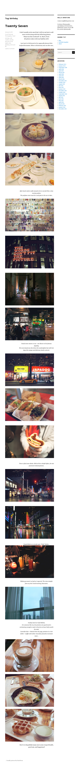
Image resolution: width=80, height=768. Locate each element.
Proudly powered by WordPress (15, 760)
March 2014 (62, 79)
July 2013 (61, 85)
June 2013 (61, 87)
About (60, 44)
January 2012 (62, 107)
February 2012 (62, 105)
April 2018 (61, 69)
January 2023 (62, 66)
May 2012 (61, 100)
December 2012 (63, 90)
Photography (8, 36)
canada (11, 39)
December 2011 (62, 109)
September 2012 (63, 94)
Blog (60, 40)
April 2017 (61, 71)
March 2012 (62, 104)
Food (6, 34)
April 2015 (61, 76)
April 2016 (61, 74)
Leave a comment (9, 48)
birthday (7, 38)
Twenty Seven (16, 26)
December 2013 (63, 80)
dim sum (7, 41)
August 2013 (62, 84)
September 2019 (63, 67)
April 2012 (61, 102)
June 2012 (61, 99)
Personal (10, 34)
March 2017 (61, 72)
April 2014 (61, 77)
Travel (13, 36)
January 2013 (62, 89)
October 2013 (62, 82)
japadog (7, 44)
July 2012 (61, 97)
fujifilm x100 (8, 43)
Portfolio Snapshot (63, 42)
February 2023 (62, 64)
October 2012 (62, 92)
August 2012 (62, 95)
